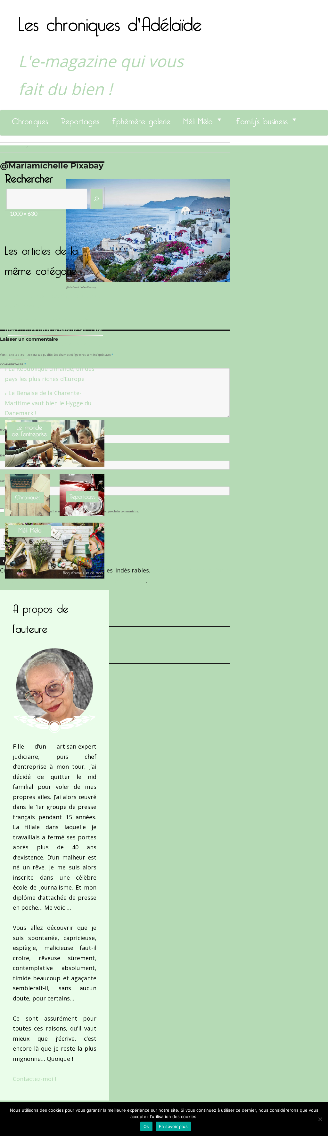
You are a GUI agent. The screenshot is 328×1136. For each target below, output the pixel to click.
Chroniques (30, 119)
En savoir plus (173, 1126)
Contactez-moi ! (34, 1079)
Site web (7, 481)
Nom (5, 429)
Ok (146, 1126)
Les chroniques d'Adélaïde (110, 20)
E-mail (6, 455)
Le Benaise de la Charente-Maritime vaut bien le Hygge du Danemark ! (48, 403)
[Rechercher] (96, 199)
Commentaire (13, 364)
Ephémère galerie (141, 119)
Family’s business (262, 119)
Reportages (80, 119)
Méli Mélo (198, 119)
